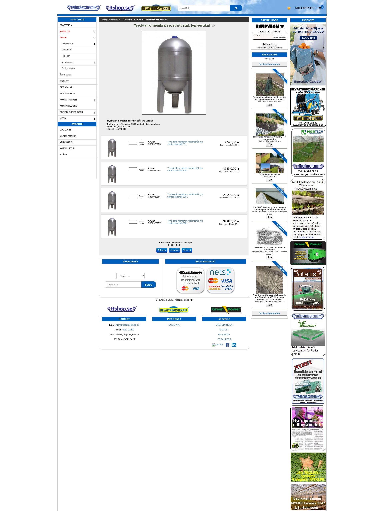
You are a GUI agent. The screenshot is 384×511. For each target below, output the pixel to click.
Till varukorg (269, 44)
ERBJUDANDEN (224, 325)
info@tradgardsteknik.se (127, 325)
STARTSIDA (66, 25)
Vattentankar (68, 62)
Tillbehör (66, 56)
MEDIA (63, 118)
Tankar (63, 37)
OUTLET (64, 81)
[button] (305, 8)
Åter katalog (65, 74)
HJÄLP (63, 154)
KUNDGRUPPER (68, 99)
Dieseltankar (68, 43)
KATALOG (65, 31)
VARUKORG (66, 142)
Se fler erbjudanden (269, 64)
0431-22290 (128, 329)
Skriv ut (187, 250)
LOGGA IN (65, 130)
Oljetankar (67, 49)
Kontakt (174, 250)
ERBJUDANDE (67, 93)
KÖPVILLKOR (67, 148)
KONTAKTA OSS (68, 106)
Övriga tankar (68, 68)
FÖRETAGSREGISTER (71, 112)
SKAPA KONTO (68, 136)
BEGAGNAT (66, 87)
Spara (148, 284)
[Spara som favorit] (213, 25)
